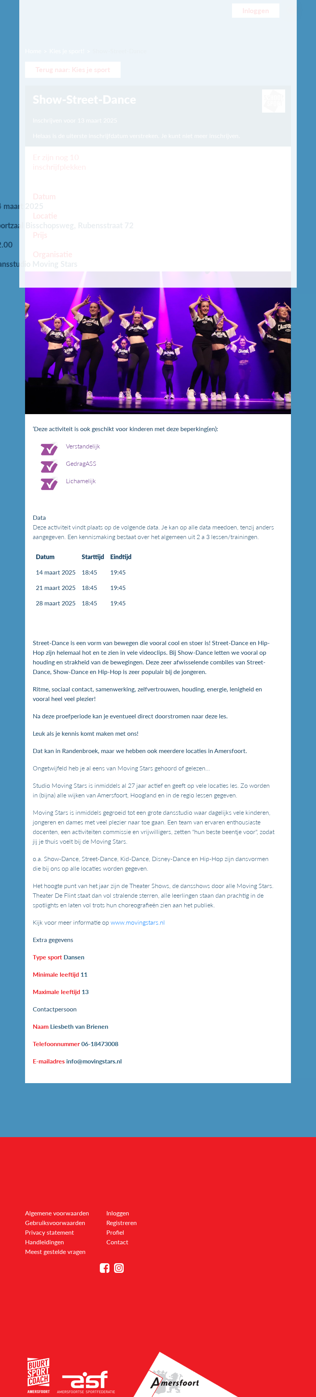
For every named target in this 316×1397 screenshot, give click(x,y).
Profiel (115, 1232)
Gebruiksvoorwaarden (55, 1222)
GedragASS (81, 463)
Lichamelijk (81, 480)
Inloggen (117, 1213)
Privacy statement (49, 1232)
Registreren (121, 1222)
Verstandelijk (83, 446)
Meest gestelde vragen (55, 1251)
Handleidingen (44, 1241)
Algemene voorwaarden (57, 1213)
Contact (117, 1241)
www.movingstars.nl (138, 922)
